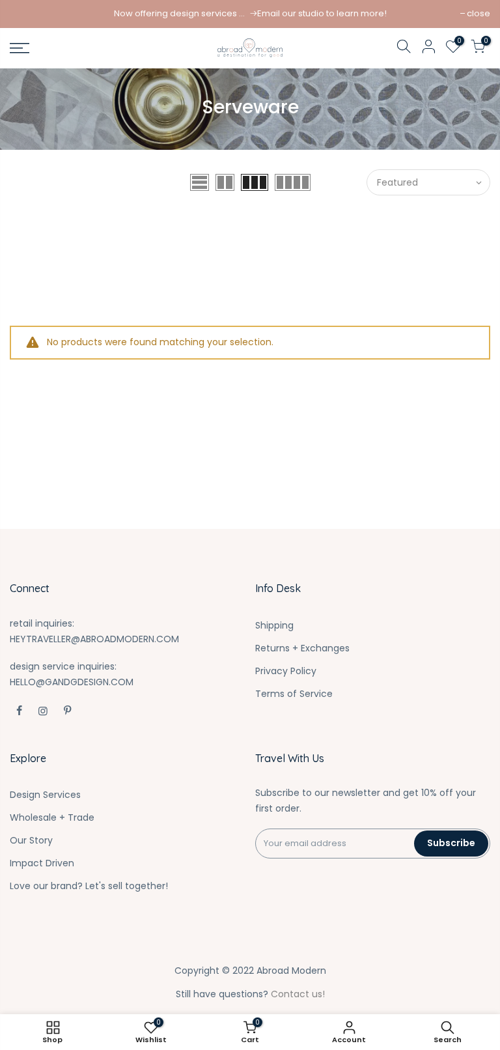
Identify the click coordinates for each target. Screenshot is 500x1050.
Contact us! (298, 993)
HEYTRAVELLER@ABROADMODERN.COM (94, 639)
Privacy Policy (285, 670)
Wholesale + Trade (52, 817)
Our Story (31, 840)
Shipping (274, 625)
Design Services (45, 794)
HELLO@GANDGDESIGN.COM (71, 681)
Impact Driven (42, 863)
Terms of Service (294, 693)
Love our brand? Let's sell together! (89, 885)
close (478, 13)
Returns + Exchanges (302, 648)
